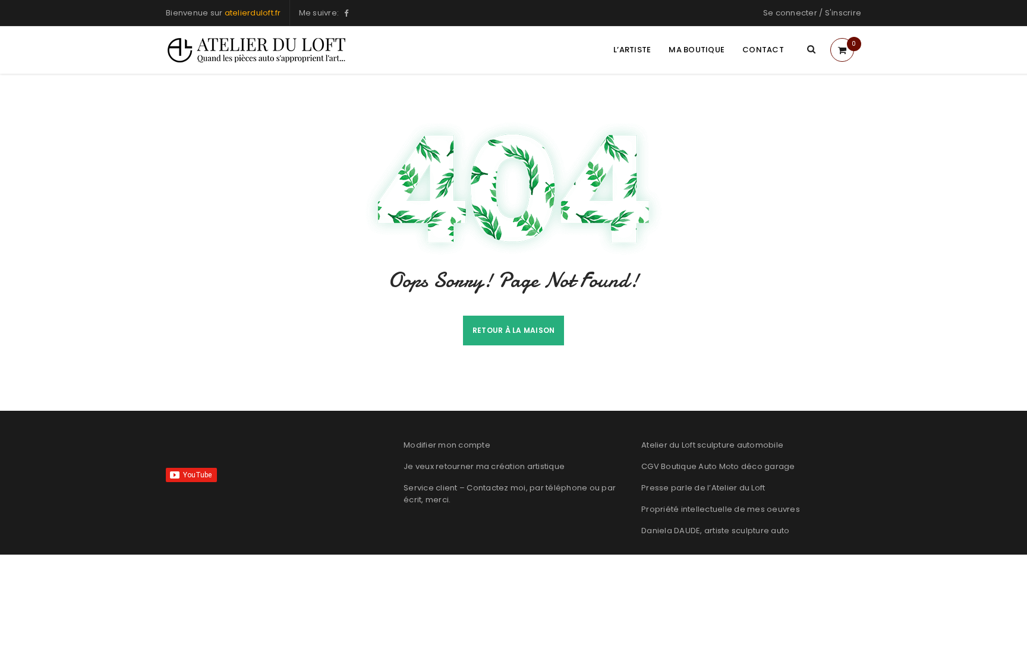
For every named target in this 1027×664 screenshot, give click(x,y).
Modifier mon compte (447, 445)
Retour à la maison (513, 330)
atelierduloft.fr (253, 12)
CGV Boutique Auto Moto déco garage (718, 466)
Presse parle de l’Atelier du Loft (703, 487)
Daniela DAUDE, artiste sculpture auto (715, 530)
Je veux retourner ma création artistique (484, 466)
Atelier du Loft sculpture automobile (712, 445)
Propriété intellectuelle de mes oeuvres (720, 509)
